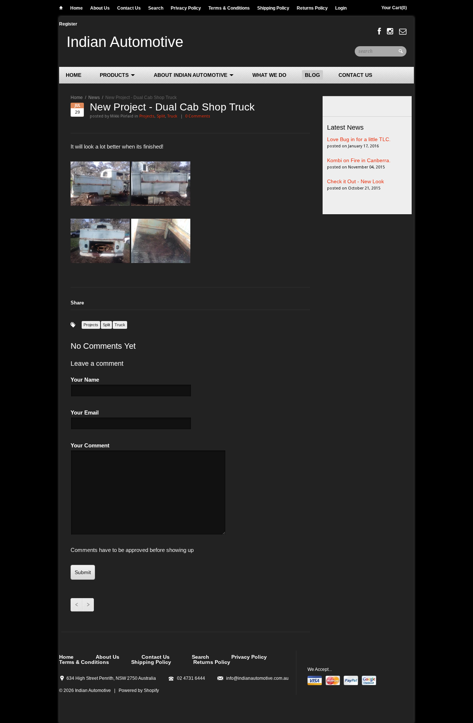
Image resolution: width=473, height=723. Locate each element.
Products (115, 75)
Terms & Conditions (229, 8)
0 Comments (197, 116)
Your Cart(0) (394, 7)
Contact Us (129, 8)
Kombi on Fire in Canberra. (359, 160)
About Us (100, 8)
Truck (172, 116)
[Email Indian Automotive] (402, 31)
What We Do (269, 75)
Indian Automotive (125, 42)
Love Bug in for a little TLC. (359, 139)
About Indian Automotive (191, 75)
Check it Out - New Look (355, 181)
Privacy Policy (186, 8)
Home (61, 9)
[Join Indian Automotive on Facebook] (379, 31)
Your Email (85, 412)
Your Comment (90, 445)
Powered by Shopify (139, 690)
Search (155, 8)
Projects (146, 116)
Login (341, 8)
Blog (312, 75)
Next (88, 604)
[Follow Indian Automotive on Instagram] (390, 31)
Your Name (85, 379)
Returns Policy (312, 8)
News (94, 97)
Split (161, 116)
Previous (76, 604)
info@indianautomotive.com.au (257, 678)
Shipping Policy (273, 8)
